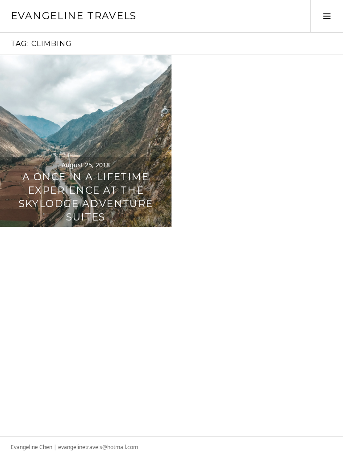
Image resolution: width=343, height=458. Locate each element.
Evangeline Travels (74, 16)
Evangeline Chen (31, 447)
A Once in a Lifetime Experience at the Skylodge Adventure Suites (86, 197)
